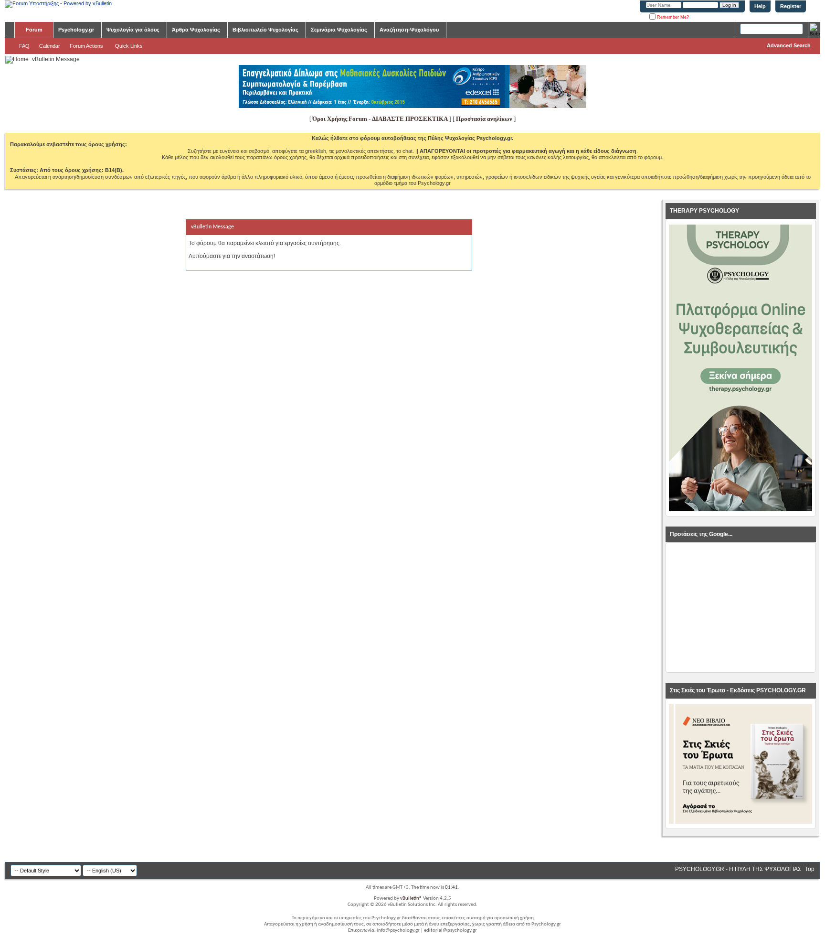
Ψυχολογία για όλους (132, 29)
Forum (34, 29)
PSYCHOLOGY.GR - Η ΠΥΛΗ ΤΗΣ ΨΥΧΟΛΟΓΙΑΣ (738, 869)
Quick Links (129, 46)
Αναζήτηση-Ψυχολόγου (409, 29)
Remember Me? (672, 17)
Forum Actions (86, 46)
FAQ (24, 46)
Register (790, 6)
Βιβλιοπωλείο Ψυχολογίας (265, 29)
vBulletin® (411, 898)
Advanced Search (789, 45)
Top (809, 869)
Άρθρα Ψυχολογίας (196, 29)
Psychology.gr (76, 29)
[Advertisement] (740, 607)
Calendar (49, 46)
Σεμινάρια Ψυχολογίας (339, 29)
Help (760, 6)
